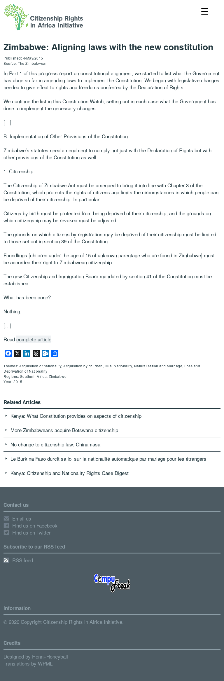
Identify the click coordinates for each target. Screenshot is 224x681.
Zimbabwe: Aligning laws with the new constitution (108, 46)
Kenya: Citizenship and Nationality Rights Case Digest (69, 472)
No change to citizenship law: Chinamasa (55, 444)
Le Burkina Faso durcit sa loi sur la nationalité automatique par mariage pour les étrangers (108, 458)
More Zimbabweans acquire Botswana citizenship (64, 430)
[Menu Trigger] (205, 11)
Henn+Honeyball (50, 656)
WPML (45, 663)
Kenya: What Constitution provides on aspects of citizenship (75, 415)
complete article (33, 339)
